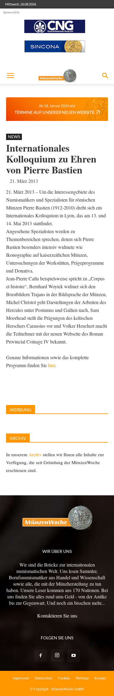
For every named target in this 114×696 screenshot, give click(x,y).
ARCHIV (18, 438)
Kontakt (100, 677)
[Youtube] (73, 656)
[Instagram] (57, 655)
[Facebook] (41, 656)
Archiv (35, 454)
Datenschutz (43, 677)
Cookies (64, 677)
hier (51, 365)
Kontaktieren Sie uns (57, 615)
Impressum (21, 677)
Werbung (82, 677)
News (14, 136)
